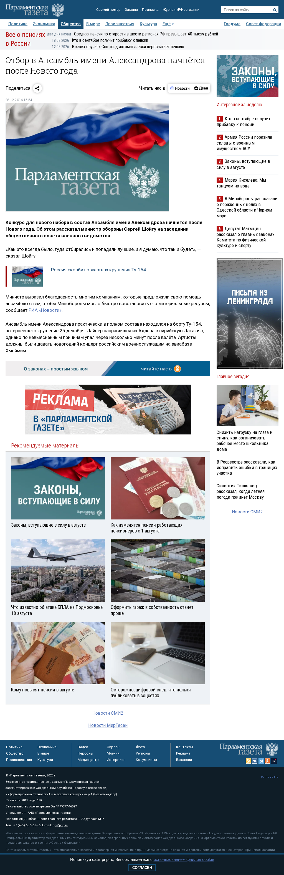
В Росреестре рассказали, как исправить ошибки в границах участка (247, 467)
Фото (140, 747)
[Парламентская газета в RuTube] (274, 761)
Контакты (184, 747)
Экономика (44, 24)
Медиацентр (88, 760)
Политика (17, 24)
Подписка (150, 9)
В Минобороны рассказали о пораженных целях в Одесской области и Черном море (247, 207)
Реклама (183, 753)
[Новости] (180, 88)
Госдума (232, 24)
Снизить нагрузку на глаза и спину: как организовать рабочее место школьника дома (244, 440)
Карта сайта (269, 777)
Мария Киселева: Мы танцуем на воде (241, 183)
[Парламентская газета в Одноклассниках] (267, 761)
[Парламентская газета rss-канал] (248, 761)
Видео (83, 747)
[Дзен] (201, 88)
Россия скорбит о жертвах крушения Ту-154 (98, 269)
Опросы (113, 747)
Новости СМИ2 (107, 713)
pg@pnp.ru (60, 825)
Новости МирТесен (108, 725)
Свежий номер (108, 9)
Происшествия (119, 24)
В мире (93, 24)
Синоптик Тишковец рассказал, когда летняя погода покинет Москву (241, 491)
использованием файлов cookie (184, 859)
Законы (131, 9)
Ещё (167, 24)
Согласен (142, 868)
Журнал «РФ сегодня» (181, 9)
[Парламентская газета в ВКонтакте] (255, 761)
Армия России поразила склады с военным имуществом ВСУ (244, 142)
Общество (71, 24)
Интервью (116, 760)
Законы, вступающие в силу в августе (243, 164)
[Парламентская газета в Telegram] (261, 761)
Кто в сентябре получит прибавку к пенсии (100, 40)
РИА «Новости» (45, 310)
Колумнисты (146, 760)
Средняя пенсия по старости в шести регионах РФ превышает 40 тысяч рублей (132, 34)
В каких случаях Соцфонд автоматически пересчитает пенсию (118, 46)
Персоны (85, 753)
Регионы (143, 753)
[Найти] (274, 10)
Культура (148, 24)
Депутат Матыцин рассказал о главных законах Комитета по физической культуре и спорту (245, 237)
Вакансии (184, 760)
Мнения (113, 753)
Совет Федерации (263, 24)
